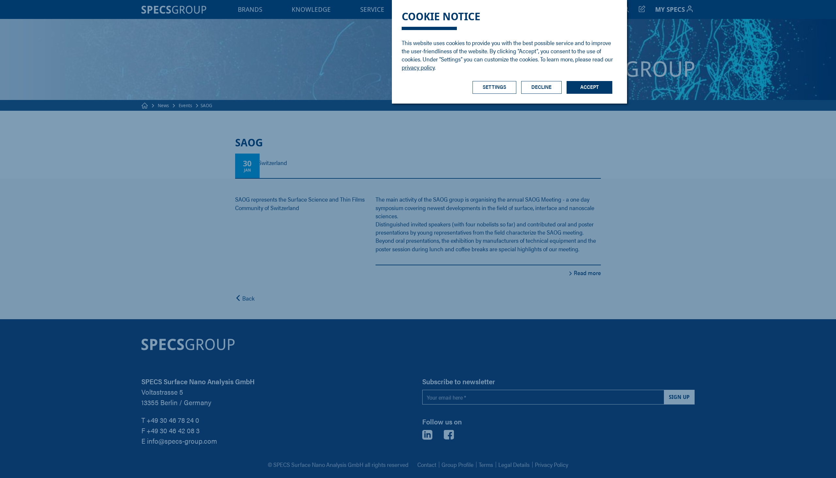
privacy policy (418, 67)
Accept (589, 87)
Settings (494, 87)
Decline (541, 87)
